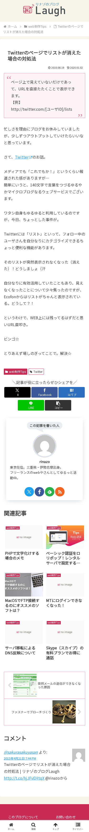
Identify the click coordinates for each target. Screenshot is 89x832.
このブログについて (23, 817)
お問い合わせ (66, 817)
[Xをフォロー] (29, 491)
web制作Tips (17, 372)
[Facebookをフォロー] (39, 491)
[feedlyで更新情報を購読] (49, 491)
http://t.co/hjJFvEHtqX (24, 778)
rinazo (44, 461)
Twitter (21, 157)
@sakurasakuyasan (21, 752)
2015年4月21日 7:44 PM (20, 758)
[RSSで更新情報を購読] (60, 491)
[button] (58, 405)
